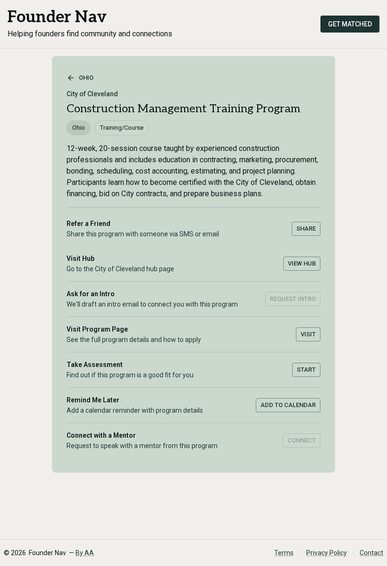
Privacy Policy (326, 553)
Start (306, 369)
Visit (308, 334)
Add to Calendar (288, 404)
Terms (284, 553)
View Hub (302, 263)
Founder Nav (57, 17)
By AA (85, 553)
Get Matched (350, 24)
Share (306, 228)
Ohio (86, 77)
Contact (371, 553)
